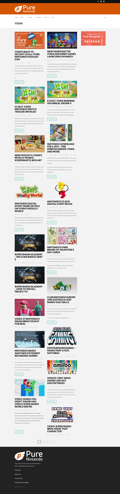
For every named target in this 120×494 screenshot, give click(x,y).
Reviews (29, 17)
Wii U (63, 207)
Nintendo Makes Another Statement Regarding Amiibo (27, 353)
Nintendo (74, 154)
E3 (66, 207)
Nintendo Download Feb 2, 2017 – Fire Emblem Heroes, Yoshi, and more (61, 148)
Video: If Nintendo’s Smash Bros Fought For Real (27, 321)
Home (16, 17)
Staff (52, 17)
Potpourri (68, 356)
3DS (27, 163)
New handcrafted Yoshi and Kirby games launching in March (61, 54)
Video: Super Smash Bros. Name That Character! (59, 429)
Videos (29, 115)
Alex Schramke (20, 115)
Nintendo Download (64, 154)
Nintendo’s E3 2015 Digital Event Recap (59, 202)
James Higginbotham (55, 106)
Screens (31, 163)
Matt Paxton (20, 214)
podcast (29, 62)
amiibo (41, 359)
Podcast (46, 17)
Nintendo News (63, 59)
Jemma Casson (20, 62)
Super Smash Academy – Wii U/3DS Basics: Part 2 (29, 257)
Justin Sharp (53, 154)
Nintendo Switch (68, 106)
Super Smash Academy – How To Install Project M (28, 289)
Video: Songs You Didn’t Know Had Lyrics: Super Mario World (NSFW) (27, 403)
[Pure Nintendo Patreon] (93, 38)
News (22, 17)
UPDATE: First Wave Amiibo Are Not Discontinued (59, 380)
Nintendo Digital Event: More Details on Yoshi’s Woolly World (27, 207)
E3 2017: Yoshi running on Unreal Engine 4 (61, 102)
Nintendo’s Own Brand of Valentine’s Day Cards (60, 250)
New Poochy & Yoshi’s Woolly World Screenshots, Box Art (28, 158)
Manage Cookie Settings (21, 482)
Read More (19, 81)
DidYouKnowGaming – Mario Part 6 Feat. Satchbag (61, 350)
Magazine (38, 17)
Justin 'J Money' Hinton (23, 262)
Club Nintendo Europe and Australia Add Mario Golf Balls (61, 300)
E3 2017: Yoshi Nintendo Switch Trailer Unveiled (26, 109)
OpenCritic (18, 474)
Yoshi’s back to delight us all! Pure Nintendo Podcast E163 (27, 55)
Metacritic (18, 470)
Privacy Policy (19, 478)
